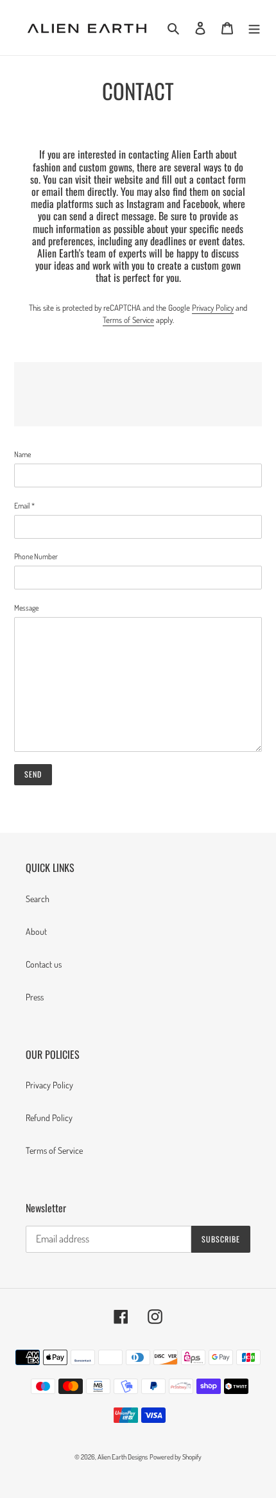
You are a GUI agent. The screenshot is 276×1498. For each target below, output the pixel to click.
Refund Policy (49, 1117)
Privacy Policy (213, 307)
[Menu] (254, 28)
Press (35, 996)
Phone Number (36, 556)
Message (26, 608)
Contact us (44, 964)
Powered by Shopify (176, 1456)
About (36, 931)
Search (37, 898)
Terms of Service (128, 320)
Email (24, 505)
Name (22, 454)
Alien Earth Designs (123, 1456)
